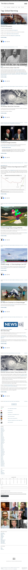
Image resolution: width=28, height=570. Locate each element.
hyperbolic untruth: (24, 375)
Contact (14, 0)
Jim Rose (2, 538)
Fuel (8, 203)
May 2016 (2, 458)
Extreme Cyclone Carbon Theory (11, 401)
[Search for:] (14, 487)
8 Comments (25, 162)
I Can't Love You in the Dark (11, 416)
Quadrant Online (3, 540)
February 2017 (2, 449)
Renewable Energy (15, 203)
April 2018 (2, 435)
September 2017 (3, 442)
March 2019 (2, 428)
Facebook (26, 3)
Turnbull (22, 162)
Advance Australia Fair (10, 422)
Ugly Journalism (13, 123)
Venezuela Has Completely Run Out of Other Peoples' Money (15, 420)
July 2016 (2, 456)
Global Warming (20, 86)
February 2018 (2, 437)
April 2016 (2, 459)
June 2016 (2, 457)
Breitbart (2, 534)
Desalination (16, 86)
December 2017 (3, 439)
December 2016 (3, 451)
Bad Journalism (5, 122)
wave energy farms (15, 30)
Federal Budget (13, 7)
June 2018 (2, 433)
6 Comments (25, 401)
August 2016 (2, 455)
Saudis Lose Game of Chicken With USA (12, 418)
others (26, 232)
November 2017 (3, 440)
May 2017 (2, 446)
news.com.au (12, 304)
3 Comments (25, 86)
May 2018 (2, 434)
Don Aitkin (2, 537)
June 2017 (2, 445)
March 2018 (2, 436)
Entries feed (2, 472)
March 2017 (2, 448)
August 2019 (2, 427)
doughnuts (5, 266)
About (12, 0)
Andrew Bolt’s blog (3, 341)
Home (9, 0)
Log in (1, 471)
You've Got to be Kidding (8, 226)
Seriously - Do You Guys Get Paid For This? (6, 123)
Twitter (25, 3)
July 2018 (2, 432)
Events (16, 7)
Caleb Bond (2, 535)
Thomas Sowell (2, 542)
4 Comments (25, 245)
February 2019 (2, 429)
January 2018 (2, 438)
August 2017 (2, 443)
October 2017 (2, 441)
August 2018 (2, 431)
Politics (5, 7)
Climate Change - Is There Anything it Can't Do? (13, 414)
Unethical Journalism (17, 123)
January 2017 (2, 450)
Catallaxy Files (12, 170)
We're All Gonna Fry (10, 410)
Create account (2, 470)
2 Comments (25, 122)
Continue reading (4, 37)
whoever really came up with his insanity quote (8, 145)
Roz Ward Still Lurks (10, 412)
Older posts (14, 404)
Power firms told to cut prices (6, 147)
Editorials (19, 7)
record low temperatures (18, 69)
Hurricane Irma (21, 122)
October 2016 (2, 453)
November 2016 (3, 452)
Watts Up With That (3, 543)
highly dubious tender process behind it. (13, 33)
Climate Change (8, 7)
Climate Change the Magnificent (11, 86)
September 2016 (3, 454)
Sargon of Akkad (3, 541)
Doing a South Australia (14, 162)
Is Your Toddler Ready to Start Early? (12, 408)
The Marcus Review (7, 3)
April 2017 (2, 447)
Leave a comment (25, 203)
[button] (5, 506)
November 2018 (3, 430)
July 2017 (2, 444)
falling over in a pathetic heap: (15, 35)
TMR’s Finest (17, 0)
